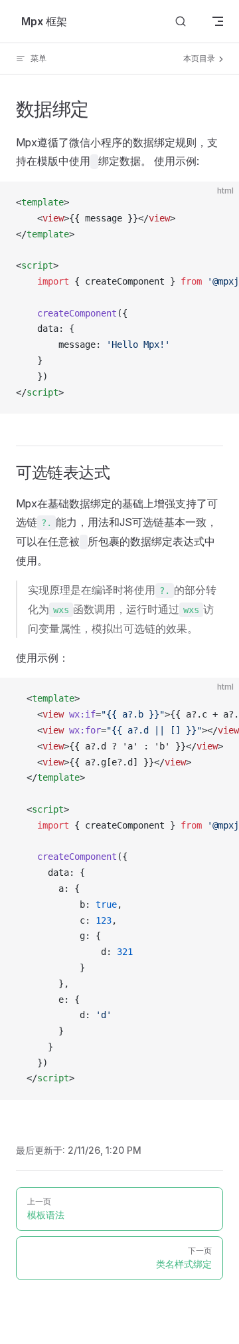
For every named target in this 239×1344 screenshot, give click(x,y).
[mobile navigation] (218, 21)
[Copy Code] (217, 203)
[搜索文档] (181, 21)
